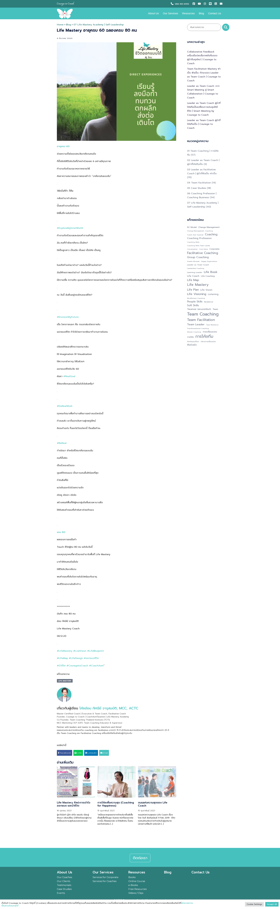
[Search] (225, 27)
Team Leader (195, 324)
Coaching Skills (193, 242)
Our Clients (63, 881)
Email (105, 753)
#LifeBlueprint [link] (95, 651)
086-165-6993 (182, 4)
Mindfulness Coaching (196, 298)
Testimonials (64, 885)
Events (61, 893)
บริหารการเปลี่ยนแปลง (208, 341)
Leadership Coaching (195, 268)
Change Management (209, 227)
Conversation (192, 249)
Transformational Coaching (198, 328)
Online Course (136, 881)
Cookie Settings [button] (254, 904)
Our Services (170, 13)
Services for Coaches (104, 881)
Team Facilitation (201, 319)
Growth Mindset (193, 261)
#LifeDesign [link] (76, 658)
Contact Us (214, 13)
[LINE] (211, 4)
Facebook (65, 753)
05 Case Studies (196, 188)
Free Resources (137, 889)
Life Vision (206, 290)
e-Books (133, 885)
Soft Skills (193, 305)
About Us (153, 13)
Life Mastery (64, 680)
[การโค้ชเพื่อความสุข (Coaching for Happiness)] (116, 782)
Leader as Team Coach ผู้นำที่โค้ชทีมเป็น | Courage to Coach (203, 124)
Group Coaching (198, 257)
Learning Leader (194, 272)
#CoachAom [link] (96, 665)
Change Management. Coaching (200, 231)
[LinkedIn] (216, 4)
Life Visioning (196, 294)
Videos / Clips (135, 893)
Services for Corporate (105, 877)
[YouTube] (200, 4)
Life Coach (193, 276)
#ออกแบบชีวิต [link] (91, 658)
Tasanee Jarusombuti (199, 309)
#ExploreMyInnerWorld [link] (70, 228)
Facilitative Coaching (202, 253)
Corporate (214, 249)
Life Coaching (208, 276)
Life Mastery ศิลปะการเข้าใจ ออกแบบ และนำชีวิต (73, 804)
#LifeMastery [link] (64, 651)
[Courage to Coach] (65, 13)
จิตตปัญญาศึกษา (193, 341)
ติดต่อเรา (140, 858)
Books (131, 877)
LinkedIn (92, 753)
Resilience (208, 301)
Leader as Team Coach (198, 264)
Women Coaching (194, 332)
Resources (188, 13)
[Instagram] (206, 4)
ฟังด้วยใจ (192, 345)
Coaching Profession (199, 238)
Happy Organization (209, 261)
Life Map (193, 280)
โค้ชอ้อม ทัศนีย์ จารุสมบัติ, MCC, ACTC (108, 708)
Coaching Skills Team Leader (198, 245)
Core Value (203, 249)
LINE (79, 753)
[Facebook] (194, 4)
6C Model (192, 227)
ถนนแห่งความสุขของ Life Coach (152, 804)
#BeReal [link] (61, 443)
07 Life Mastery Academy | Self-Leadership (99, 24)
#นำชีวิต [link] (61, 665)
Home (60, 24)
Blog (201, 13)
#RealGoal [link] (69, 376)
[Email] (221, 4)
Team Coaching (203, 314)
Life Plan (193, 289)
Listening (213, 294)
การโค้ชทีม (204, 336)
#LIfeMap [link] (62, 658)
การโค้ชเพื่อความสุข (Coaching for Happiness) (115, 804)
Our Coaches (64, 877)
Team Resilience (212, 325)
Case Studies (64, 889)
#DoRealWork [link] (64, 406)
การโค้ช (190, 337)
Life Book (210, 272)
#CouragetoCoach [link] (77, 665)
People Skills (195, 301)
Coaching (211, 234)
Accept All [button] (272, 904)
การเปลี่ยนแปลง (210, 331)
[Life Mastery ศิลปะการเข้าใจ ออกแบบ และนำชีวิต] (76, 782)
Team (215, 309)
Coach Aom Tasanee (195, 235)
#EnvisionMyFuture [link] (68, 317)
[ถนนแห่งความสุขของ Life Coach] (157, 782)
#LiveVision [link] (79, 651)
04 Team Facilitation (199, 182)
